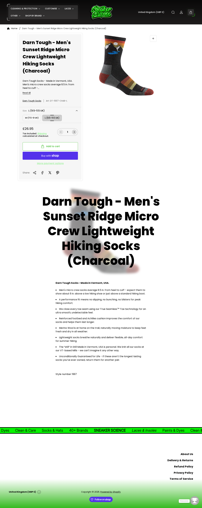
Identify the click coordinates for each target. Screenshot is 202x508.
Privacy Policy (183, 473)
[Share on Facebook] (42, 173)
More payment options (50, 163)
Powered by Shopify (110, 491)
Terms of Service (181, 479)
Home (14, 28)
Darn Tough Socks (32, 100)
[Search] (173, 12)
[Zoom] (153, 38)
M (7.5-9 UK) (32, 117)
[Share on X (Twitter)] (50, 173)
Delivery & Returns (180, 460)
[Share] (35, 173)
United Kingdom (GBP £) (151, 12)
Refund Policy (183, 466)
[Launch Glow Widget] (194, 500)
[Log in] (181, 12)
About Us (187, 454)
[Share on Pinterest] (58, 173)
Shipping (42, 133)
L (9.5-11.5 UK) (52, 117)
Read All (27, 93)
